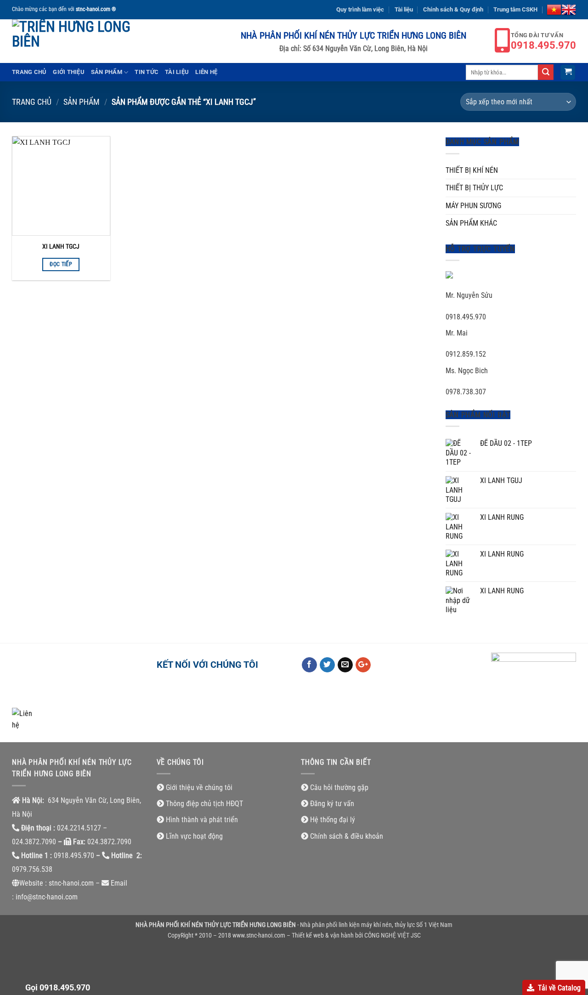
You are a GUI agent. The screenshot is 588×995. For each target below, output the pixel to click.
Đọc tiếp (61, 264)
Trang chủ (29, 71)
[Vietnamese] (554, 9)
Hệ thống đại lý (332, 819)
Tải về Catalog (559, 988)
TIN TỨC (146, 71)
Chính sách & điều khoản (346, 836)
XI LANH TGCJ (60, 246)
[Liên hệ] (23, 719)
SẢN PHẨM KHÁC (471, 223)
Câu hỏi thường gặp (339, 787)
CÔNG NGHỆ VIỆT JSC (392, 935)
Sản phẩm (106, 71)
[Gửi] (546, 72)
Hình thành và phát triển (202, 819)
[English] (568, 9)
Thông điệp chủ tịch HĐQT (204, 803)
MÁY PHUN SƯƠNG (473, 205)
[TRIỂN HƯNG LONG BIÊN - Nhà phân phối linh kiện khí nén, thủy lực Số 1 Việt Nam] (76, 41)
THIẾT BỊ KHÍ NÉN (472, 170)
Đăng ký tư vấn (332, 803)
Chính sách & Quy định (453, 9)
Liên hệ (206, 71)
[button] (567, 72)
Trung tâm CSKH (515, 9)
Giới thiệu (69, 71)
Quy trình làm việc (360, 9)
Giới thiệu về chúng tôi (199, 787)
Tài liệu (404, 9)
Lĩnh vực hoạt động (194, 836)
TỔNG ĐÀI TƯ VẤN (543, 41)
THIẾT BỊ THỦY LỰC (474, 187)
